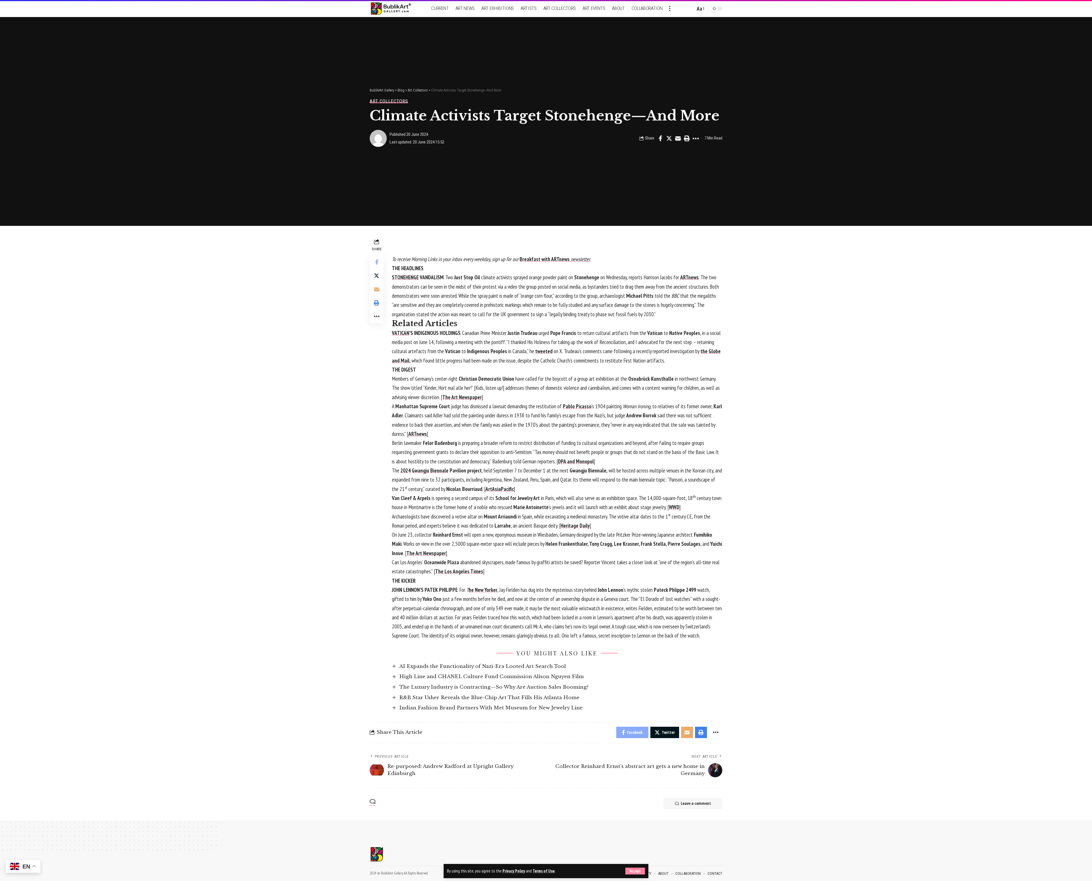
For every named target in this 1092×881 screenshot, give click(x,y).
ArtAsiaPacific (499, 489)
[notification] (681, 8)
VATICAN (400, 333)
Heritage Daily (575, 525)
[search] (689, 8)
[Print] (687, 138)
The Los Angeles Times (459, 571)
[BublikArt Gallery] (394, 8)
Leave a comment (696, 803)
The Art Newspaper (462, 397)
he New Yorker (483, 589)
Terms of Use (544, 871)
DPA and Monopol (576, 461)
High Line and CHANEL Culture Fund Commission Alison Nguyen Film (491, 677)
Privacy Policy (513, 871)
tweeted (544, 351)
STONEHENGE (405, 277)
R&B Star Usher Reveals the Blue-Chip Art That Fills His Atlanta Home (489, 698)
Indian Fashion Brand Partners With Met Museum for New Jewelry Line (491, 708)
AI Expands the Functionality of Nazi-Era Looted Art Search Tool (482, 666)
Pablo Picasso (577, 406)
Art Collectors (389, 101)
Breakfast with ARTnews (555, 259)
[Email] (678, 138)
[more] (670, 8)
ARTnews (689, 277)
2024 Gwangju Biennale (424, 470)
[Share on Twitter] (669, 138)
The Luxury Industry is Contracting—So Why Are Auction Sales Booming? (493, 687)
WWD (674, 507)
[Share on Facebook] (660, 138)
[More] (696, 138)
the (704, 351)
